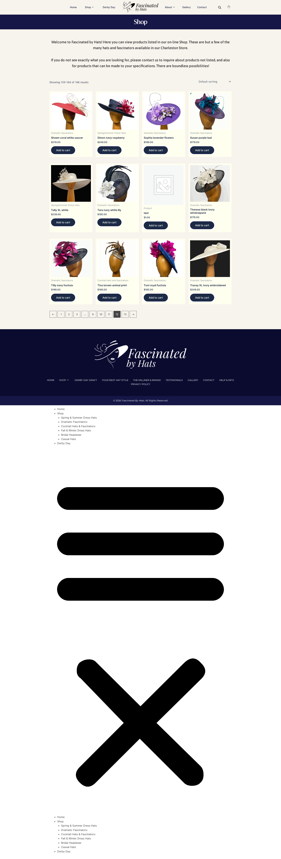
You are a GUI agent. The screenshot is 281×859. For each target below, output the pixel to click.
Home (73, 7)
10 (101, 314)
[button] (140, 632)
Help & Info (226, 380)
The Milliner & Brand (147, 380)
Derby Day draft (86, 380)
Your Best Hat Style (115, 380)
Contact (202, 7)
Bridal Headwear (71, 434)
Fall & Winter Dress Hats (76, 430)
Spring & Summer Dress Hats (79, 417)
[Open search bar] (219, 7)
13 (125, 314)
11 (109, 314)
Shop (62, 380)
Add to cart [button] (63, 150)
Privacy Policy (140, 384)
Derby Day (109, 7)
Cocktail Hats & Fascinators (78, 426)
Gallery (186, 7)
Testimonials (174, 380)
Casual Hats (68, 439)
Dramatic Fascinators (74, 421)
